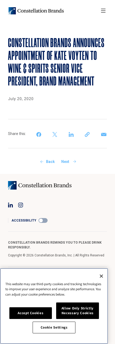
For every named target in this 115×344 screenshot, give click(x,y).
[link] (39, 133)
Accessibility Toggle (43, 220)
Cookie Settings (54, 327)
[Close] (101, 276)
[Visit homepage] (36, 10)
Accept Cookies (30, 313)
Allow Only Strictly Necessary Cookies (78, 310)
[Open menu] (103, 10)
